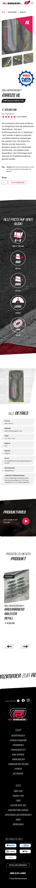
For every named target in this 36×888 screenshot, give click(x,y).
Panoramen (18, 745)
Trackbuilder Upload (18, 764)
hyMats (18, 768)
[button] (26, 2)
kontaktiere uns (18, 805)
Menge (4, 178)
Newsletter (18, 795)
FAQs (18, 800)
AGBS (18, 819)
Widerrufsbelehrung (18, 810)
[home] (12, 2)
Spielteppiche (18, 754)
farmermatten (18, 749)
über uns (18, 791)
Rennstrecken (18, 735)
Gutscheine (18, 773)
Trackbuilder (18, 759)
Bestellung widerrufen (18, 865)
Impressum (18, 824)
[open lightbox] (7, 63)
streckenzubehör (18, 740)
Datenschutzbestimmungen (18, 814)
